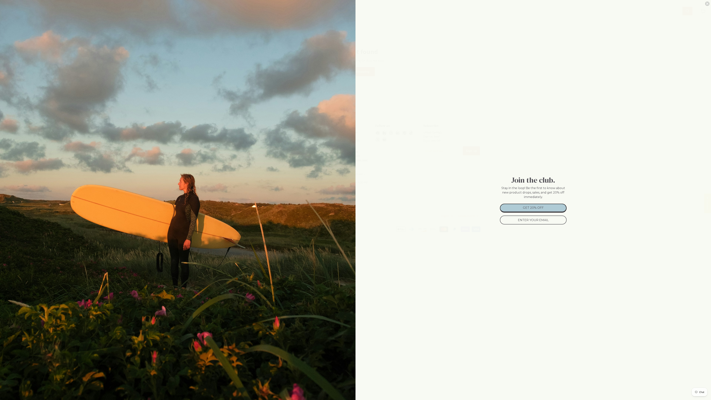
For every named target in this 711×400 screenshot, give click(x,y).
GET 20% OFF (533, 207)
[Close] (707, 3)
